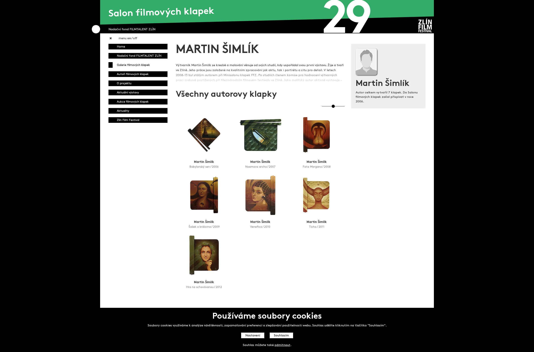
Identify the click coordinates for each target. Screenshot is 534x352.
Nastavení (252, 335)
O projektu (124, 83)
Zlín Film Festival (128, 120)
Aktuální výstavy (128, 92)
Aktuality (123, 111)
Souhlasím (281, 335)
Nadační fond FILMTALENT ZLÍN (139, 56)
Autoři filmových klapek (133, 74)
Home (121, 46)
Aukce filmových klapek (133, 101)
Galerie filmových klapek (133, 65)
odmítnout (282, 345)
